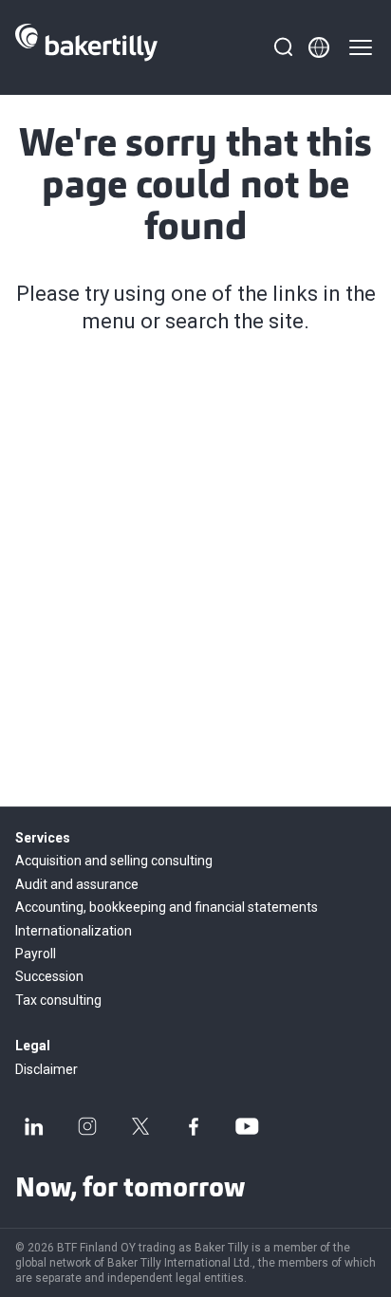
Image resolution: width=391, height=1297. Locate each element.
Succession (49, 976)
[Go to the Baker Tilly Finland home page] (86, 47)
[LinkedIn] (34, 1126)
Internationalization (73, 930)
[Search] (283, 47)
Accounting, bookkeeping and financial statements (166, 907)
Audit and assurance (77, 884)
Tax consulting (58, 1000)
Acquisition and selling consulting (114, 860)
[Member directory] (318, 47)
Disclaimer (46, 1069)
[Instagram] (87, 1126)
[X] (140, 1126)
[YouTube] (247, 1126)
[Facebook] (194, 1126)
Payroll (35, 953)
